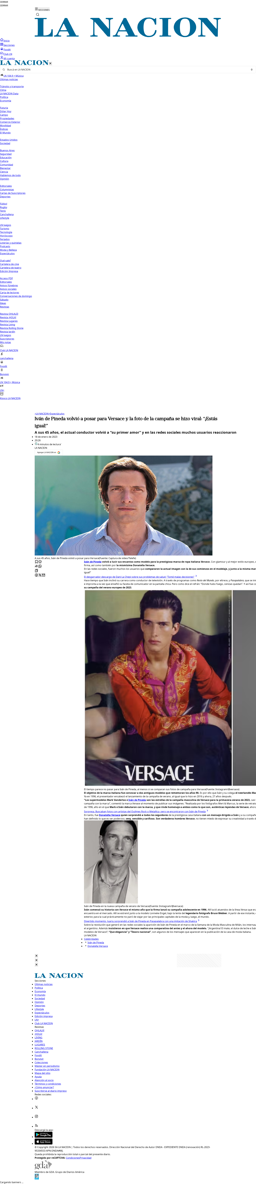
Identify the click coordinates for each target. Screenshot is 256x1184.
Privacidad (85, 1157)
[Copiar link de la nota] (36, 571)
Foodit (7, 49)
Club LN (8, 54)
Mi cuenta (9, 58)
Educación (6, 157)
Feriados (5, 239)
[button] (128, 230)
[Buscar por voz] (252, 70)
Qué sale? (5, 260)
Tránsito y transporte (12, 86)
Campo (4, 115)
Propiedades (7, 118)
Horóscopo (6, 235)
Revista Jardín (7, 331)
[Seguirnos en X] (36, 1108)
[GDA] (43, 1168)
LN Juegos (5, 225)
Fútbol (3, 203)
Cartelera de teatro (10, 267)
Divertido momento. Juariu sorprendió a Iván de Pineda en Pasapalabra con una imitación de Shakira (140, 921)
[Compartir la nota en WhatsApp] (40, 566)
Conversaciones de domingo (16, 296)
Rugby (3, 207)
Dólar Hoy (5, 111)
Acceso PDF (6, 278)
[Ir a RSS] (36, 1126)
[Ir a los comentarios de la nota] (40, 562)
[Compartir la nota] (36, 566)
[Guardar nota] (36, 562)
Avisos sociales (8, 289)
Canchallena (7, 214)
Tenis (3, 210)
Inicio (7, 40)
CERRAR (4, 2)
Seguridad (6, 154)
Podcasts (5, 246)
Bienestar (5, 168)
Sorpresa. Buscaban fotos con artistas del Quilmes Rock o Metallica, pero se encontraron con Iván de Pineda (145, 811)
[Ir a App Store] (43, 1143)
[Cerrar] (50, 64)
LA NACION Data (9, 93)
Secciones (9, 45)
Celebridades (91, 939)
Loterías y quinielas (10, 242)
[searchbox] (126, 69)
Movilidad (5, 125)
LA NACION (41, 413)
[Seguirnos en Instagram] (36, 1117)
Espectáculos (56, 413)
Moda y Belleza (8, 250)
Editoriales (6, 186)
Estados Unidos (8, 139)
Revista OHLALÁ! (9, 314)
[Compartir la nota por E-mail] (43, 575)
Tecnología (6, 232)
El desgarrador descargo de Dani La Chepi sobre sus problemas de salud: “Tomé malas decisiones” (139, 576)
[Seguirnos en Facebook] (36, 1098)
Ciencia (4, 171)
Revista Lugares (9, 321)
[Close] (36, 956)
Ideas (3, 303)
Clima (3, 90)
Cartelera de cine (9, 264)
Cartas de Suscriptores (12, 193)
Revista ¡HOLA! (8, 317)
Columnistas (7, 189)
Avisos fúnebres (9, 285)
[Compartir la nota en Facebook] (36, 575)
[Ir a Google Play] (43, 1136)
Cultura (4, 161)
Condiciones (73, 1157)
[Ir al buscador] (38, 14)
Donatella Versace (98, 946)
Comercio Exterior (10, 122)
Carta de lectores (9, 292)
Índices (4, 129)
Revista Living (7, 324)
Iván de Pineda (96, 942)
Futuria (4, 107)
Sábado (4, 299)
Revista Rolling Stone (11, 328)
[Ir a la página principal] (128, 36)
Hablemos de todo (10, 175)
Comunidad (6, 164)
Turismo (4, 228)
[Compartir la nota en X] (40, 575)
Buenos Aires (7, 150)
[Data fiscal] (37, 1178)
